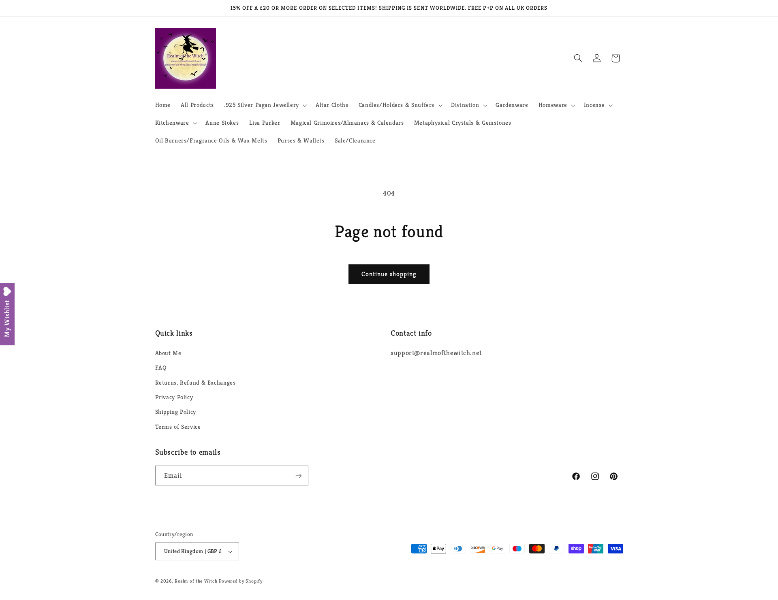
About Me (168, 353)
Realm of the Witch (196, 581)
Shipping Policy (175, 411)
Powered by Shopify (240, 581)
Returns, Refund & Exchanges (195, 382)
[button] (264, 105)
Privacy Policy (174, 397)
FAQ (161, 367)
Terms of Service (178, 426)
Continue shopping (389, 274)
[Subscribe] (298, 475)
